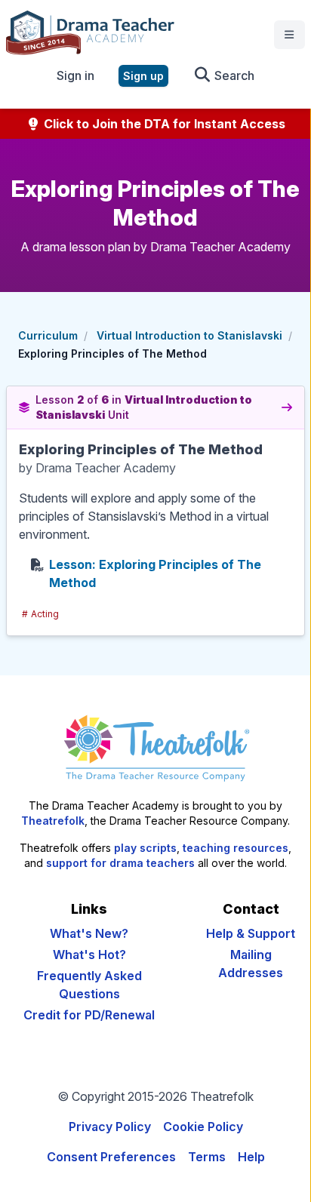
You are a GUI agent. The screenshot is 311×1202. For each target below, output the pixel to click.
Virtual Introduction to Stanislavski (189, 335)
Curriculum (48, 335)
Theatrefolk (53, 820)
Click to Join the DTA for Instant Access (163, 123)
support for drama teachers (120, 862)
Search (232, 75)
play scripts (145, 847)
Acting (40, 613)
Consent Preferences (111, 1156)
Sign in (75, 75)
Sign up (143, 75)
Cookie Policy (203, 1126)
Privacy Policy (110, 1126)
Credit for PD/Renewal (89, 1014)
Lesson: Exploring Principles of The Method (155, 573)
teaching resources (235, 847)
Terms (207, 1156)
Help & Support (250, 933)
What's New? (89, 933)
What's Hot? (89, 954)
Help (251, 1156)
